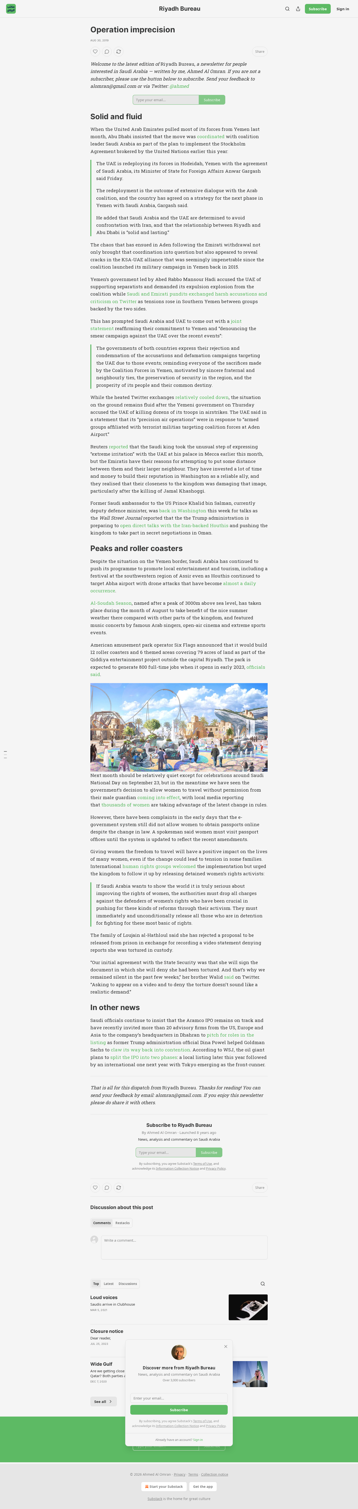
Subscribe (318, 8)
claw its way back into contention (150, 1050)
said (229, 977)
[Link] (83, 116)
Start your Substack (166, 1486)
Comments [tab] (102, 1223)
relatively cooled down (202, 397)
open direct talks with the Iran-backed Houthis (174, 525)
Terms (193, 1474)
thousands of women (125, 805)
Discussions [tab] (128, 1284)
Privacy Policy (216, 1426)
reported (118, 446)
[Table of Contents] (5, 754)
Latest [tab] (109, 1284)
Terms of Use (202, 1421)
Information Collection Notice (177, 1426)
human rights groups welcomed (159, 866)
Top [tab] (96, 1284)
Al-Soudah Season (111, 603)
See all (100, 1401)
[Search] (287, 9)
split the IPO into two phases (143, 1057)
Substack (155, 1498)
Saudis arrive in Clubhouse (112, 1304)
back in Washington (182, 510)
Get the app (203, 1486)
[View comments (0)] (107, 51)
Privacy (179, 1474)
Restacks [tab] (122, 1223)
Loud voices (104, 1297)
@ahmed (179, 86)
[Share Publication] (298, 9)
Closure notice (106, 1331)
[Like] (95, 51)
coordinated (211, 136)
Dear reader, (100, 1338)
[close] (226, 1346)
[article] (179, 1307)
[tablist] (111, 1223)
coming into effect (158, 797)
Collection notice (214, 1474)
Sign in (343, 8)
